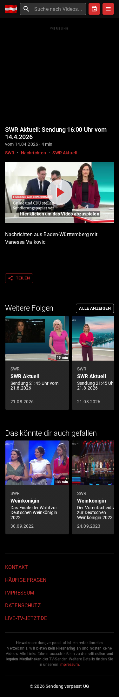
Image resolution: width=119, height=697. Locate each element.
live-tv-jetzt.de (26, 618)
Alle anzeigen (95, 308)
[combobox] (59, 9)
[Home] (12, 9)
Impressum (19, 593)
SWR (9, 152)
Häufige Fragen (25, 580)
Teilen (19, 278)
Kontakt (16, 567)
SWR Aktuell (64, 152)
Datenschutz (23, 605)
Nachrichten (33, 152)
